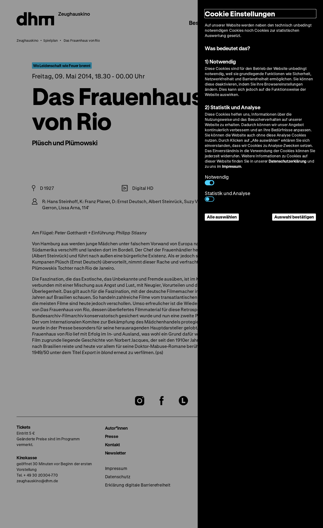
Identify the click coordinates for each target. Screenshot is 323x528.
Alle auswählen (222, 216)
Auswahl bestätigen (294, 216)
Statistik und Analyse (227, 193)
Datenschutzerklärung (287, 161)
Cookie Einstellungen (240, 13)
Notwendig (217, 177)
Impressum (231, 166)
